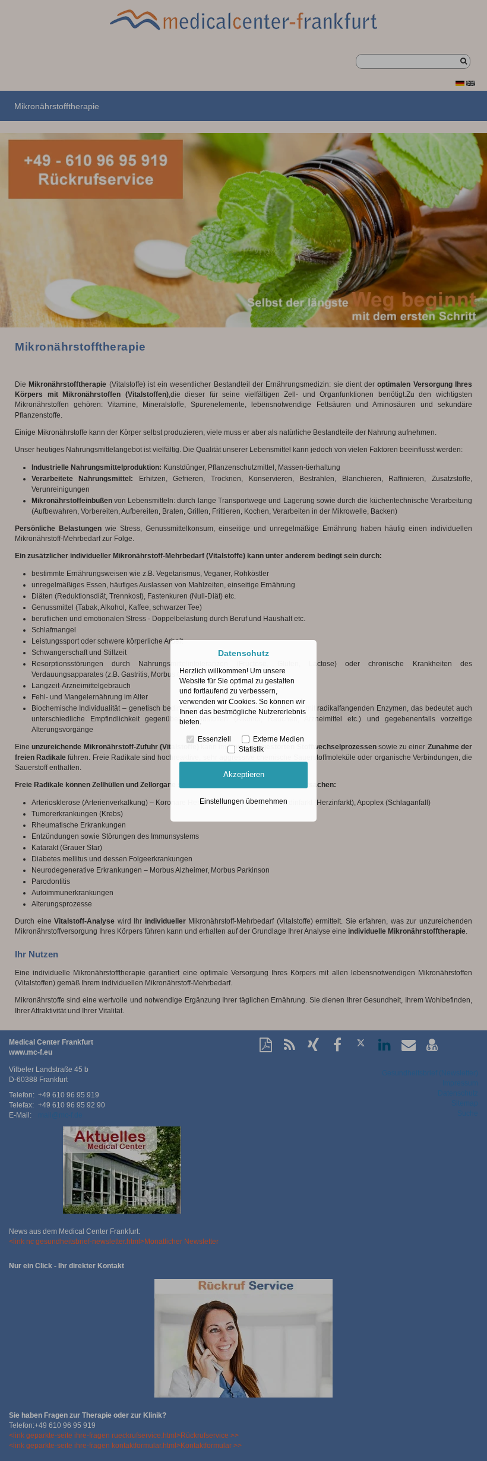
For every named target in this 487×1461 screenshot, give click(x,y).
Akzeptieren (243, 774)
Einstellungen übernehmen (243, 801)
